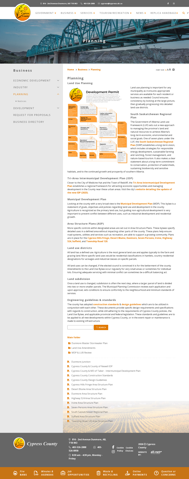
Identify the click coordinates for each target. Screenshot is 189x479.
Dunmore (132, 238)
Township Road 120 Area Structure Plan (92, 421)
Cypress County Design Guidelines (89, 380)
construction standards (106, 304)
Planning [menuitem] (20, 94)
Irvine (158, 238)
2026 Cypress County (146, 446)
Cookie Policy (120, 449)
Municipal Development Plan (136, 203)
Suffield (76, 241)
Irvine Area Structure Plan (84, 402)
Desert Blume (117, 238)
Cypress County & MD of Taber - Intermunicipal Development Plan (105, 370)
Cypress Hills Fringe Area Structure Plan (92, 384)
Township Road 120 (96, 241)
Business (82, 69)
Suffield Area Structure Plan (85, 416)
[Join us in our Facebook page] (169, 3)
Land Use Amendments (83, 347)
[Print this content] (173, 69)
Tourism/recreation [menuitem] (114, 13)
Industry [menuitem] (20, 87)
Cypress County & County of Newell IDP (91, 366)
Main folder (73, 337)
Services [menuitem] (87, 13)
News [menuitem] (140, 13)
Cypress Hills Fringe (98, 238)
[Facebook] (113, 447)
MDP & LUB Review (81, 352)
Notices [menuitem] (22, 101)
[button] (58, 80)
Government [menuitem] (45, 13)
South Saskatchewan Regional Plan (89, 411)
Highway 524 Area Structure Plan (88, 398)
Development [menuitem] (23, 108)
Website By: (142, 453)
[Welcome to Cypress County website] (35, 443)
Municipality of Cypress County (22, 12)
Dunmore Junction (80, 361)
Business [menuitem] (67, 13)
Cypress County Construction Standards (92, 375)
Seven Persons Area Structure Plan (89, 407)
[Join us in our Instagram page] (174, 3)
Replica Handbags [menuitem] (163, 13)
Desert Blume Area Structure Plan (89, 389)
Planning (96, 69)
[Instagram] (113, 451)
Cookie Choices (129, 449)
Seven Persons (146, 238)
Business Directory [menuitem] (28, 121)
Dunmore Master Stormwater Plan (90, 343)
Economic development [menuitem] (32, 80)
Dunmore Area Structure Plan (86, 393)
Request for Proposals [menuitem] (32, 115)
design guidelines (131, 304)
